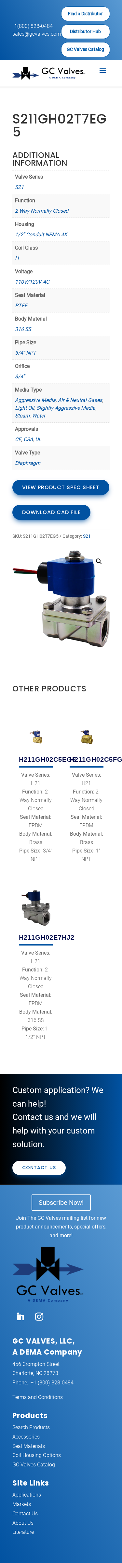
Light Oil (24, 408)
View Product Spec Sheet (61, 487)
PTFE (21, 305)
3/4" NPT (25, 353)
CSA (28, 439)
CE (18, 439)
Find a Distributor (85, 13)
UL (38, 439)
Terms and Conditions (37, 1397)
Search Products (31, 1427)
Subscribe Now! (61, 1202)
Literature (23, 1532)
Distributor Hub (85, 31)
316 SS (23, 329)
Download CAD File (51, 512)
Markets (21, 1504)
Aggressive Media (35, 400)
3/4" (20, 376)
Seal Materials (28, 1446)
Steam (22, 416)
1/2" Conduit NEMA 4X (41, 234)
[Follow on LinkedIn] (20, 1317)
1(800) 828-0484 (33, 26)
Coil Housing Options (36, 1455)
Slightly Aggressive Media (65, 408)
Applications (26, 1495)
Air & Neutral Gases (80, 400)
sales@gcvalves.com (36, 34)
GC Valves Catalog (85, 49)
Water (38, 416)
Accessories (26, 1437)
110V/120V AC (32, 282)
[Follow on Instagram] (39, 1317)
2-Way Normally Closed (41, 211)
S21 (19, 187)
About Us (23, 1523)
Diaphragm (27, 463)
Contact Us (39, 1167)
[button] (99, 561)
